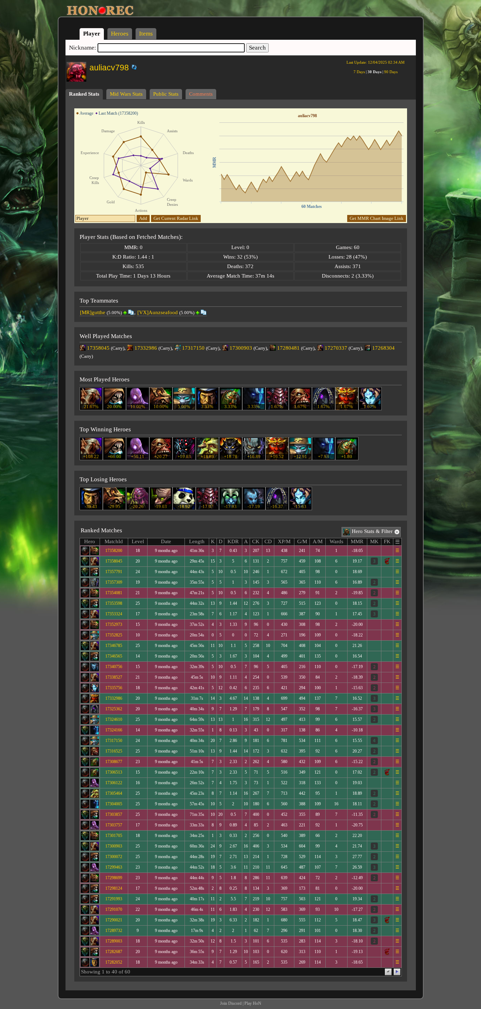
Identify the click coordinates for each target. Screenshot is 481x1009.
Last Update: (375, 62)
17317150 (193, 348)
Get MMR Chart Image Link (377, 218)
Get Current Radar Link (176, 218)
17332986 (146, 348)
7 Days (359, 72)
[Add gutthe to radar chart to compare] (125, 313)
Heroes (120, 33)
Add (143, 218)
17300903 (241, 348)
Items (146, 33)
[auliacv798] (129, 66)
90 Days (391, 72)
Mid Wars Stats (126, 94)
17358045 (98, 348)
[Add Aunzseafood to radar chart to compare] (197, 313)
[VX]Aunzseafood (157, 312)
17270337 (336, 348)
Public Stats (166, 94)
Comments (201, 94)
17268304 (383, 348)
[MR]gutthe (92, 312)
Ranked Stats (84, 94)
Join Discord (231, 1003)
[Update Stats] (133, 67)
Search (257, 47)
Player (91, 33)
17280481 (288, 348)
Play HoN (252, 1003)
